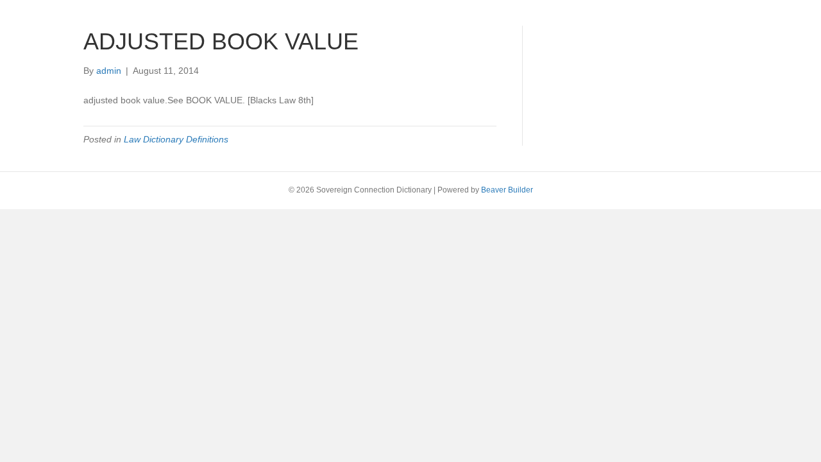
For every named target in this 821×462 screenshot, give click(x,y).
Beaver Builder (507, 189)
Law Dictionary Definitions (176, 139)
